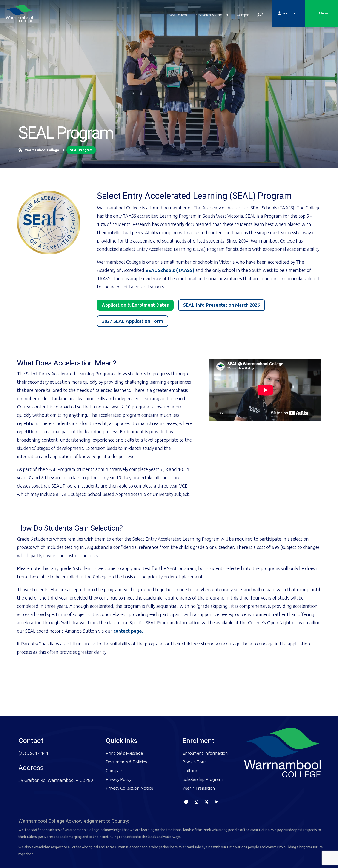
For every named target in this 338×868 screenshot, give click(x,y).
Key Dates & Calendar (211, 15)
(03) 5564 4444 (33, 753)
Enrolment (290, 13)
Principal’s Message (124, 753)
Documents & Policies (126, 761)
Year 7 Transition (199, 788)
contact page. (128, 631)
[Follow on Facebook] (186, 802)
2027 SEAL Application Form (132, 321)
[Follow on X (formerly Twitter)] (206, 802)
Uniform (191, 770)
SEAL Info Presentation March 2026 (221, 305)
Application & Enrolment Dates (135, 305)
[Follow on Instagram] (196, 802)
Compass (244, 15)
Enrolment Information (205, 753)
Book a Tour (194, 761)
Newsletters (178, 15)
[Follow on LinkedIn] (216, 802)
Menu (323, 13)
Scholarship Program (203, 779)
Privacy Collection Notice (129, 788)
